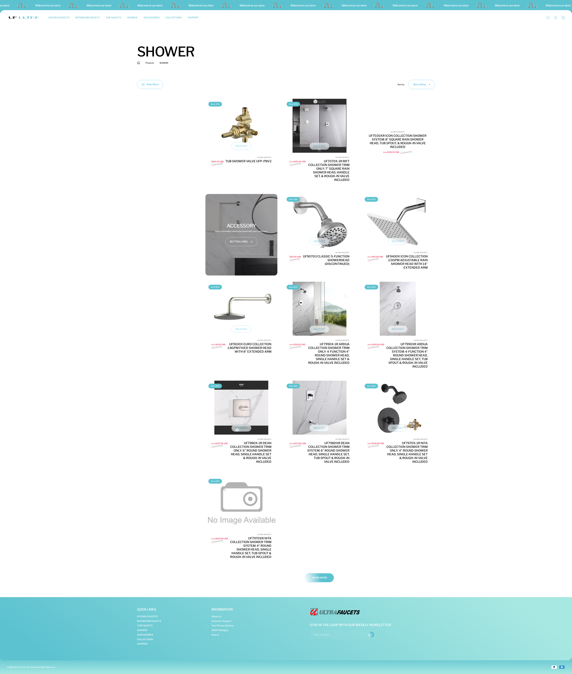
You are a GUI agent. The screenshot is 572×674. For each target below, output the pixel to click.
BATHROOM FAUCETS (149, 621)
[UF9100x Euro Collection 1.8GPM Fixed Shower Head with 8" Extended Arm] (241, 309)
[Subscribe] (371, 635)
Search (215, 634)
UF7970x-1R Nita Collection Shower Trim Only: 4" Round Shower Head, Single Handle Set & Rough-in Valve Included (407, 452)
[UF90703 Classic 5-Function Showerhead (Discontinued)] (320, 221)
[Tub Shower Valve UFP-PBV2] (241, 126)
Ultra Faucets (264, 157)
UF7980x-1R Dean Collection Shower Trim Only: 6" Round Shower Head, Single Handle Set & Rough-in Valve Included (250, 452)
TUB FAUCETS (145, 625)
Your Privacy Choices (223, 625)
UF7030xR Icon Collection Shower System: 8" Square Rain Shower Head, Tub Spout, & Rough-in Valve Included (397, 141)
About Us (216, 616)
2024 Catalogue (220, 630)
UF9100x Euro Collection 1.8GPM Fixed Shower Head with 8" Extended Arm (249, 347)
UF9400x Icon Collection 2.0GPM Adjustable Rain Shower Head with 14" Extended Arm (407, 262)
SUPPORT (142, 644)
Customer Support (221, 621)
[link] (241, 241)
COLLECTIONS (145, 639)
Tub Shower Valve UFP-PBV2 (248, 161)
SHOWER (142, 630)
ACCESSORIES (145, 634)
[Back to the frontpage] (138, 62)
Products (150, 63)
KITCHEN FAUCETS (147, 616)
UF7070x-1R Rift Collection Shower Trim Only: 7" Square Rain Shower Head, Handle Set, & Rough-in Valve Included (328, 170)
